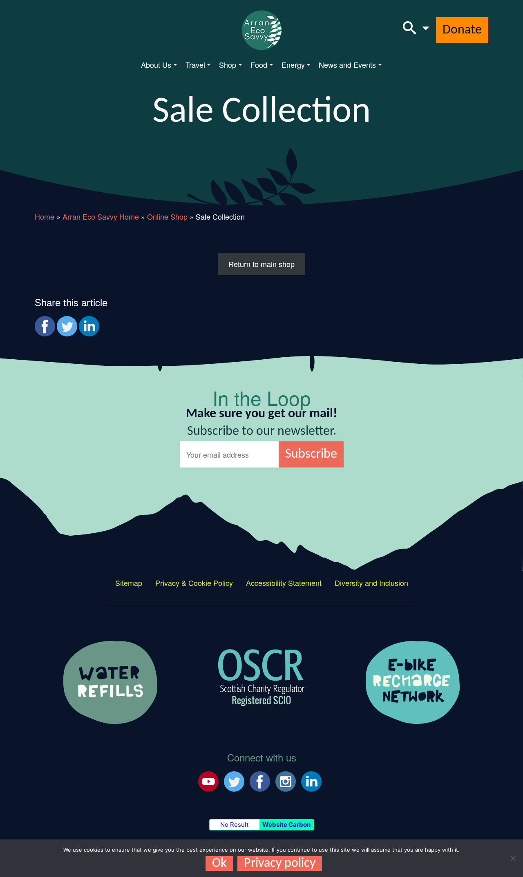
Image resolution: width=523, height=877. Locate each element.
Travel (195, 64)
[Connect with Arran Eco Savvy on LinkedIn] (311, 780)
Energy (293, 64)
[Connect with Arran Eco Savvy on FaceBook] (260, 780)
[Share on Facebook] (45, 326)
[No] (513, 858)
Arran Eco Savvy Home (101, 216)
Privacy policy (279, 863)
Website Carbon (286, 824)
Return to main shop (261, 263)
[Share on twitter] (67, 326)
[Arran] (110, 681)
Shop (227, 64)
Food (258, 64)
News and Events (347, 64)
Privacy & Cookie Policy (194, 582)
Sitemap (128, 582)
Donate (462, 30)
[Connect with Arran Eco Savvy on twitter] (234, 780)
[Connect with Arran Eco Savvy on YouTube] (208, 780)
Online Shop (167, 216)
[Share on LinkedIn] (89, 326)
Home (44, 216)
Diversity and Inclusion (371, 582)
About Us (156, 64)
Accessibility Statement (284, 582)
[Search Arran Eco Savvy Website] (416, 30)
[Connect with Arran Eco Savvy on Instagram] (285, 780)
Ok (219, 863)
